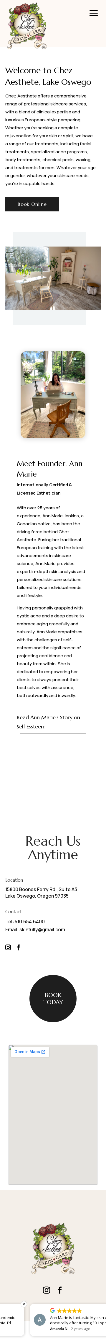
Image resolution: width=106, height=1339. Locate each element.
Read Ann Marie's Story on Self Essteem (48, 722)
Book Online (32, 204)
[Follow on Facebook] (18, 947)
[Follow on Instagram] (8, 947)
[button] (103, 1304)
